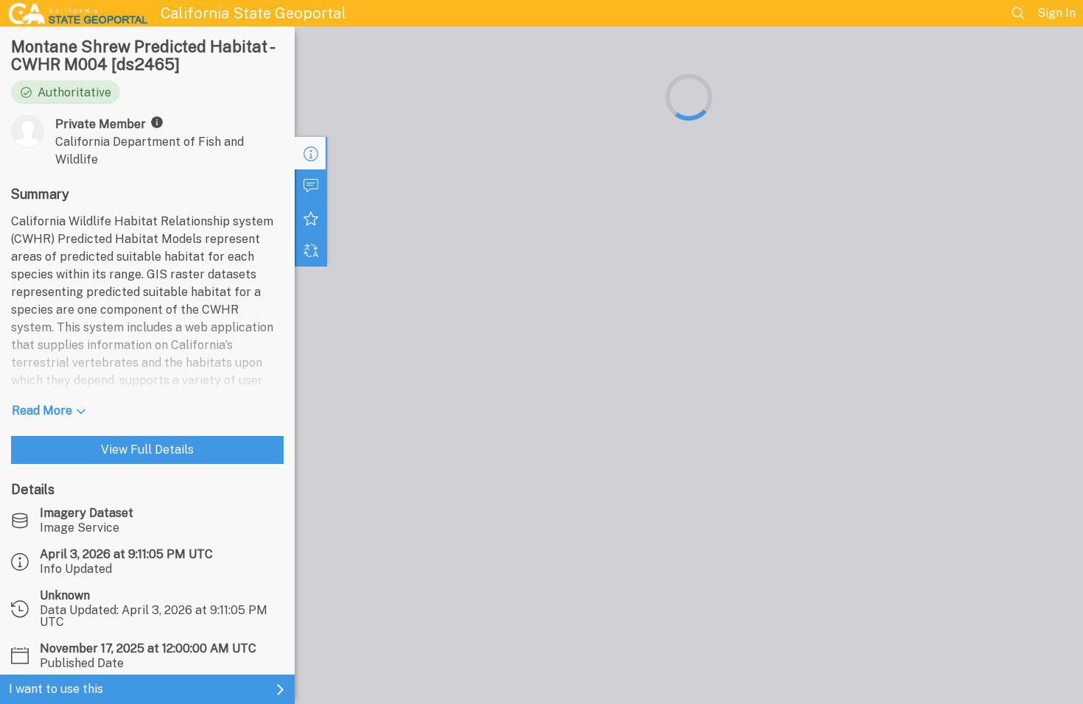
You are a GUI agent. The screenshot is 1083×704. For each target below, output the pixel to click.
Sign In (1056, 13)
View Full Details (147, 450)
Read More (42, 411)
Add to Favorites (311, 218)
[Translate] (311, 250)
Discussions (311, 185)
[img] (157, 122)
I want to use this (56, 689)
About (311, 153)
